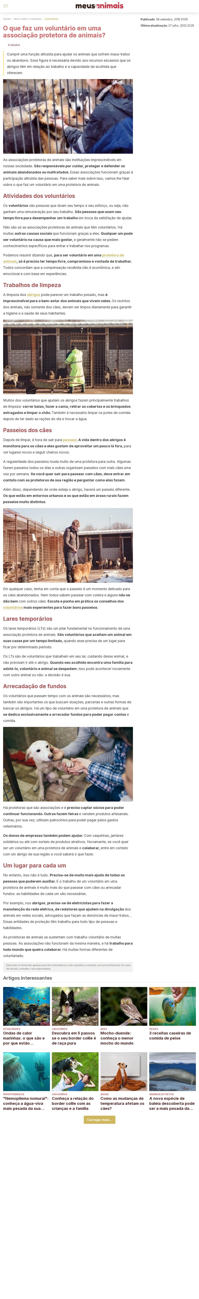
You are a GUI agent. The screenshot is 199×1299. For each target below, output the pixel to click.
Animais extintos (161, 1094)
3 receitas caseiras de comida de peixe (170, 1035)
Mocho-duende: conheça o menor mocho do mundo (117, 1038)
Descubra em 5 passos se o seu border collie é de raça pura (74, 1038)
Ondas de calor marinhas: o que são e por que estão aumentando (24, 1038)
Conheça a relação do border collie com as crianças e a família (73, 1103)
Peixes (153, 1028)
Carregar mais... (99, 1120)
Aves (103, 1028)
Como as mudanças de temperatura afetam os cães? (122, 1103)
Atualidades (11, 1028)
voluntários (13, 607)
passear (70, 440)
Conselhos (51, 18)
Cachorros (59, 1028)
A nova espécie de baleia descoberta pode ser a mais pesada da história (172, 1103)
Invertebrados (13, 1094)
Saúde (7, 18)
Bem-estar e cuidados (28, 18)
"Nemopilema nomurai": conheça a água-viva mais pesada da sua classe (26, 1103)
